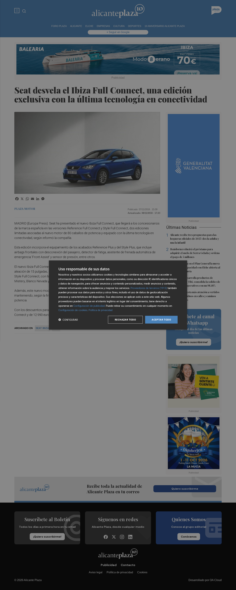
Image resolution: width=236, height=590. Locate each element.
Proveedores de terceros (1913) (149, 287)
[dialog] (118, 295)
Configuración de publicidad (89, 305)
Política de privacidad (100, 310)
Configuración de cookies (72, 310)
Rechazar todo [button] (125, 319)
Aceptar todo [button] (161, 319)
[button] (68, 320)
